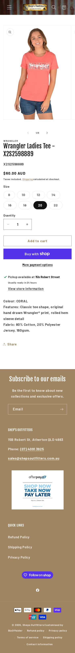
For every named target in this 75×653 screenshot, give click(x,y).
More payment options (37, 264)
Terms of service (28, 637)
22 (58, 206)
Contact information (40, 644)
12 (41, 196)
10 (26, 196)
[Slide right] (47, 132)
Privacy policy (58, 630)
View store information (26, 289)
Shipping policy (52, 637)
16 (12, 206)
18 (27, 206)
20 (40, 205)
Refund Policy (19, 537)
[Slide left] (28, 132)
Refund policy (35, 630)
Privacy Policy (19, 557)
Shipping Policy (20, 547)
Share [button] (12, 344)
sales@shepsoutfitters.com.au (33, 458)
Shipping (27, 179)
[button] (9, 7)
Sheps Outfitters (33, 625)
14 (56, 196)
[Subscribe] (62, 409)
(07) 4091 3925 (32, 449)
